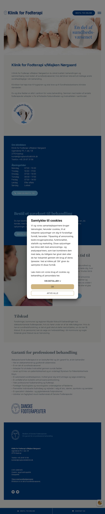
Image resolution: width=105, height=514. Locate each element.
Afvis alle (52, 293)
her (57, 275)
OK (52, 286)
